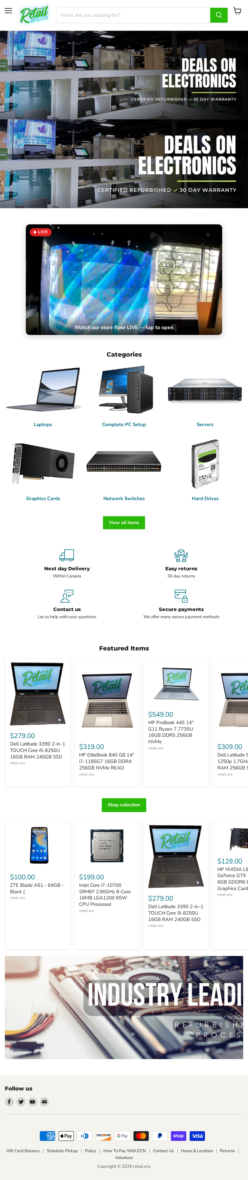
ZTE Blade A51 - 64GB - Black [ (37, 888)
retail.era (17, 763)
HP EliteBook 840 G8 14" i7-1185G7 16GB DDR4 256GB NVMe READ (106, 761)
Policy (90, 1151)
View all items (124, 523)
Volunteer (124, 1158)
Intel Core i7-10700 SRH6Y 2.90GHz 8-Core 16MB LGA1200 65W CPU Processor (105, 894)
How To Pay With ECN (124, 1151)
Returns (227, 1151)
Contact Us (163, 1151)
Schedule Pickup (62, 1151)
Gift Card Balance (23, 1151)
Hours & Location (197, 1151)
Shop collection (124, 805)
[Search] (219, 15)
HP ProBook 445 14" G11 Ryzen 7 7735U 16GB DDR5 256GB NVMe (171, 732)
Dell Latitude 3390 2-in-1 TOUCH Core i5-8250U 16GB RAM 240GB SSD (37, 750)
